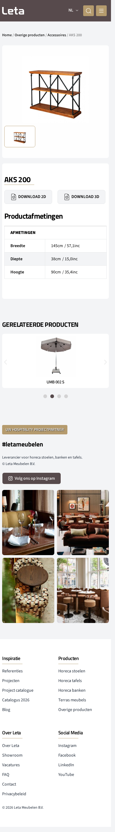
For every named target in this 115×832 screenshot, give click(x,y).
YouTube (66, 775)
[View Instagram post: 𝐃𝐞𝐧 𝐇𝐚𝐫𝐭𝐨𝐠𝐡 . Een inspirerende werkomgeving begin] (83, 522)
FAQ (5, 775)
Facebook (67, 755)
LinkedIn (66, 765)
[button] (5, 361)
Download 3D (85, 197)
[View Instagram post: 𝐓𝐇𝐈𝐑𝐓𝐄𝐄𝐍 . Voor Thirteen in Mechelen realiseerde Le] (28, 590)
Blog (6, 710)
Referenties (12, 671)
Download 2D (32, 197)
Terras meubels (72, 700)
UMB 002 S (55, 382)
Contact (9, 784)
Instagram (67, 746)
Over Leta (10, 746)
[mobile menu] (101, 11)
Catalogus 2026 (15, 700)
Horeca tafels (70, 681)
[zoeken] (88, 11)
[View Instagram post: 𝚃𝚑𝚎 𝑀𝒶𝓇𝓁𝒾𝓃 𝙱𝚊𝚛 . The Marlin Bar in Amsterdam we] (28, 522)
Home (7, 35)
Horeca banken (72, 690)
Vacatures (11, 765)
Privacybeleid (14, 794)
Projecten (11, 681)
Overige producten (30, 35)
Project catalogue (17, 690)
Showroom (12, 755)
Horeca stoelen (71, 671)
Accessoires (57, 35)
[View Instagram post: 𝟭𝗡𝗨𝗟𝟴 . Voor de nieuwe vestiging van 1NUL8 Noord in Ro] (83, 590)
